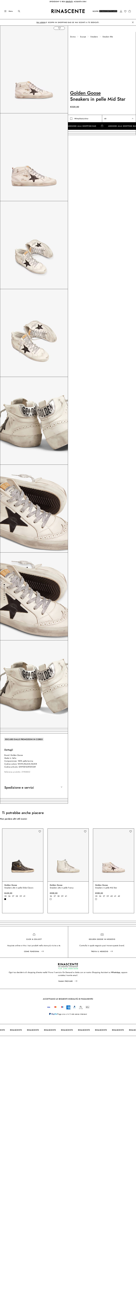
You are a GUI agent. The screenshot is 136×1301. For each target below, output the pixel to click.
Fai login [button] (41, 22)
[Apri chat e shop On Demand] (68, 966)
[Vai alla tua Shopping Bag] (129, 11)
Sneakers (94, 36)
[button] (121, 11)
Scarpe (83, 36)
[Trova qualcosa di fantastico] (17, 11)
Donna (73, 36)
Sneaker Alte (108, 36)
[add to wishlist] (59, 28)
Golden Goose (85, 92)
